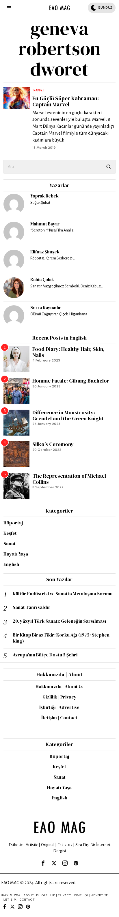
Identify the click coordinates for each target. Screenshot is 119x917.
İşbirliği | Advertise (59, 707)
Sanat (38, 90)
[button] (109, 167)
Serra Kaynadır (45, 307)
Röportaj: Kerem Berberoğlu (52, 258)
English (11, 564)
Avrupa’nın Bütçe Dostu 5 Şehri (45, 655)
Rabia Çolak (42, 279)
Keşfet (10, 533)
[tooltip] (13, 204)
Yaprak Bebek (44, 196)
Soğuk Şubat (40, 202)
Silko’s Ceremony (53, 444)
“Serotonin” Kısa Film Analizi (52, 230)
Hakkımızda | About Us (59, 686)
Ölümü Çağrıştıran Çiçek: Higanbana (58, 314)
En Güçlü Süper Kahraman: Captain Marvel (65, 101)
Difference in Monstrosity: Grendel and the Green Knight (68, 415)
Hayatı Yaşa (15, 554)
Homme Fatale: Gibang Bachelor (70, 381)
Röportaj (13, 522)
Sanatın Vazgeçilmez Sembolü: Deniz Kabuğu (66, 286)
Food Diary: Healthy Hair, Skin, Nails (68, 352)
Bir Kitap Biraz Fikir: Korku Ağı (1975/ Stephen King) (61, 638)
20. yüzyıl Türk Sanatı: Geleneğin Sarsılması (59, 621)
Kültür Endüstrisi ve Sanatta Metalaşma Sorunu (63, 594)
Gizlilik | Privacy (59, 697)
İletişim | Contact (59, 717)
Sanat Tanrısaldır (32, 607)
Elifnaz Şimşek (45, 252)
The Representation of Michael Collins (69, 479)
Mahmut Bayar (45, 224)
